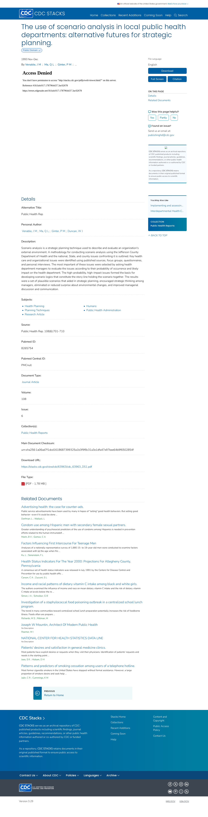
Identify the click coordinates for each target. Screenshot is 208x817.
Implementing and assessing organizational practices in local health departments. (167, 205)
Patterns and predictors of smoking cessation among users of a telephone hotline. (78, 666)
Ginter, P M (64, 64)
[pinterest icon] (175, 791)
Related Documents (159, 100)
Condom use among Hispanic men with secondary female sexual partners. (73, 525)
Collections (108, 15)
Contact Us (159, 736)
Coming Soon (153, 15)
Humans (91, 306)
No (174, 117)
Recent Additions (129, 15)
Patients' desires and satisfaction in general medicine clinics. (63, 647)
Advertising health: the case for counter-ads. (52, 507)
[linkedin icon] (186, 784)
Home (94, 15)
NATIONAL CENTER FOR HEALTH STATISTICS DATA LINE (62, 638)
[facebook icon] (170, 784)
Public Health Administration (103, 310)
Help (168, 15)
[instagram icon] (181, 784)
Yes (152, 117)
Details (152, 95)
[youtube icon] (170, 791)
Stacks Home (118, 716)
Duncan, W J (75, 231)
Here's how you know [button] (177, 3)
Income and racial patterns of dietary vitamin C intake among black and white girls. (79, 584)
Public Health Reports (34, 433)
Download (167, 71)
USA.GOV (184, 801)
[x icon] (175, 784)
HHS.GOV (170, 801)
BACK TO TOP (159, 235)
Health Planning (34, 306)
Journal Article (30, 382)
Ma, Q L (49, 64)
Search (183, 15)
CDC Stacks (30, 718)
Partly (163, 117)
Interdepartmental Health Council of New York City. (167, 211)
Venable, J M (33, 64)
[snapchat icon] (181, 791)
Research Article (34, 314)
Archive (111, 775)
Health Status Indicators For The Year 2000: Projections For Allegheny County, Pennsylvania (76, 563)
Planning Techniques (37, 310)
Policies (71, 775)
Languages (91, 775)
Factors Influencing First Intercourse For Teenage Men (58, 543)
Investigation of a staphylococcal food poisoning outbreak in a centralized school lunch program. (81, 604)
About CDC (50, 775)
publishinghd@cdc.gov (161, 135)
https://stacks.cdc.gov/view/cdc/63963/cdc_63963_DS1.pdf (56, 467)
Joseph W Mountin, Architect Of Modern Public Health (59, 625)
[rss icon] (186, 791)
